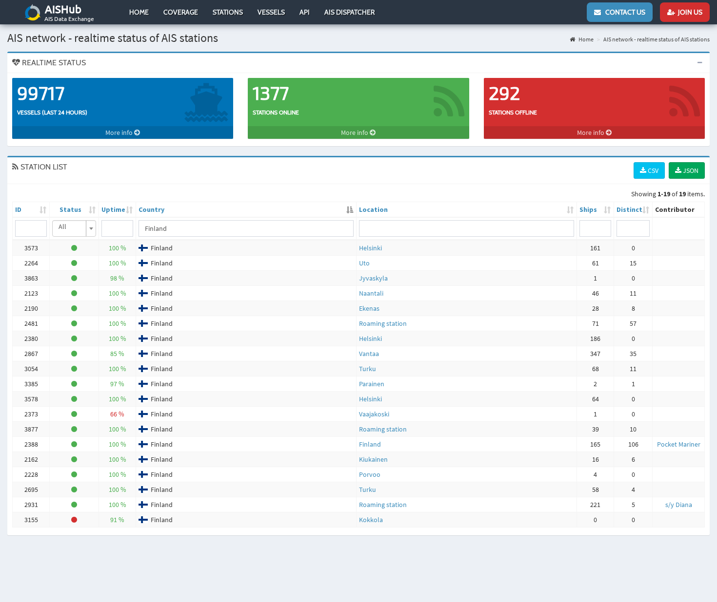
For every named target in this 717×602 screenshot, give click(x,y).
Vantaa (369, 353)
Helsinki (370, 248)
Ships (588, 209)
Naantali (371, 293)
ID (18, 209)
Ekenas (369, 308)
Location (373, 209)
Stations (228, 12)
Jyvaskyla (373, 278)
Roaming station (383, 323)
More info (119, 132)
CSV (652, 170)
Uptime (113, 209)
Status (70, 209)
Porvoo (369, 474)
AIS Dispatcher (349, 12)
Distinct (629, 209)
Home (139, 12)
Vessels (271, 12)
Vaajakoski (374, 414)
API (304, 12)
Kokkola (371, 519)
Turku (367, 368)
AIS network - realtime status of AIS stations (656, 39)
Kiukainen (373, 459)
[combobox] (74, 228)
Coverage (180, 12)
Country (151, 209)
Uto (364, 263)
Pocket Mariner (678, 444)
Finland (370, 444)
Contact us (623, 12)
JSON (689, 170)
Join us (688, 12)
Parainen (371, 383)
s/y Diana (678, 504)
